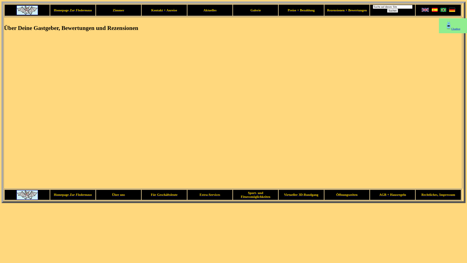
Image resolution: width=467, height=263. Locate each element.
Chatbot (455, 28)
